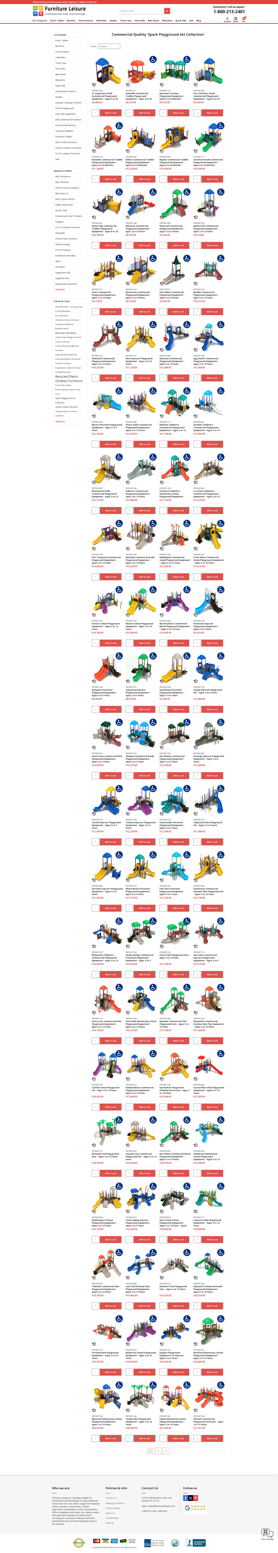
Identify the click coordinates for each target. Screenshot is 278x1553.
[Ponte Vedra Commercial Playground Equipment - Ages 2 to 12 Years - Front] (141, 402)
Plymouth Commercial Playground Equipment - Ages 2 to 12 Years (172, 229)
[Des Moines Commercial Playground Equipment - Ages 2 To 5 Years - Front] (175, 734)
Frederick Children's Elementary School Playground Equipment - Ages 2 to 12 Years (172, 495)
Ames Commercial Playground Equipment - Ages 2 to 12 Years (104, 295)
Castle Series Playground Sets (68, 337)
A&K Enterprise (63, 176)
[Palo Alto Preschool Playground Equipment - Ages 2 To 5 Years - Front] (175, 866)
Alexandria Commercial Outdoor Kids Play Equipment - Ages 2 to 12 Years (208, 1024)
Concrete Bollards (64, 130)
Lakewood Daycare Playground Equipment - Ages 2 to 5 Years (138, 692)
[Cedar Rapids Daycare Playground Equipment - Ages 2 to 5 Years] (141, 1198)
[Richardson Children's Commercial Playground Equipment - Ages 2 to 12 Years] (107, 933)
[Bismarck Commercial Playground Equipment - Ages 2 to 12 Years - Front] (141, 203)
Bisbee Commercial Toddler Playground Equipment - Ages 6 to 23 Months (140, 162)
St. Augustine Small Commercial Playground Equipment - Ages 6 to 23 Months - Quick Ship (105, 97)
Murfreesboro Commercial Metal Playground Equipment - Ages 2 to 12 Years (175, 626)
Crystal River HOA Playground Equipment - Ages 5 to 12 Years (208, 1090)
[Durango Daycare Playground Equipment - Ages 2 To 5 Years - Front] (208, 734)
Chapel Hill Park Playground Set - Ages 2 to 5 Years (207, 691)
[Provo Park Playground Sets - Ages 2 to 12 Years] (175, 933)
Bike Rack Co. (61, 193)
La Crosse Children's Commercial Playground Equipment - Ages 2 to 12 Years (206, 495)
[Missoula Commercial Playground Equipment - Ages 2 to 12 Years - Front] (175, 336)
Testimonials (112, 1517)
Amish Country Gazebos (67, 187)
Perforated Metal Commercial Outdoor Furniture (68, 361)
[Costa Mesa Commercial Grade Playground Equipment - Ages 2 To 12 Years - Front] (208, 535)
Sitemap (110, 1522)
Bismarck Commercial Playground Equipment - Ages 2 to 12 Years (138, 229)
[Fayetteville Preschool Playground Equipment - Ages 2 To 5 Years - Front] (175, 800)
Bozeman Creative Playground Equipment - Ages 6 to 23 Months (172, 96)
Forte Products (63, 249)
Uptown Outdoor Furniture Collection (66, 413)
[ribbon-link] (94, 85)
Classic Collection (62, 342)
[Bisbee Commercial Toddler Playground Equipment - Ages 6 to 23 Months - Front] (141, 137)
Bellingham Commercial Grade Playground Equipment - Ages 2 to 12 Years (175, 560)
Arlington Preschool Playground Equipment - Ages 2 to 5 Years (104, 692)
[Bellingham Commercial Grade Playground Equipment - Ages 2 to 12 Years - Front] (175, 535)
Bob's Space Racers (65, 199)
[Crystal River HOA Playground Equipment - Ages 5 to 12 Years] (208, 1065)
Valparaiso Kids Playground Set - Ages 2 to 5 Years (207, 824)
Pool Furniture (62, 51)
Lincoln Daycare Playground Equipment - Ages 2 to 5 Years (106, 825)
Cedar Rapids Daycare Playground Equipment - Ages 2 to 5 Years (138, 1223)
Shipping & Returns (115, 1503)
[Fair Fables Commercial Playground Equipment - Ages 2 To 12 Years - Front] (175, 270)
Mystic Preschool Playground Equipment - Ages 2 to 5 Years (107, 427)
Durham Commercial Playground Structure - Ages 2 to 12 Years (208, 1422)
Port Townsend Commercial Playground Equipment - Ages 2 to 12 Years (106, 560)
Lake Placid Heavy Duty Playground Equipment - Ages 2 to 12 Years (138, 1289)
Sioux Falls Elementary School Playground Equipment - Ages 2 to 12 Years (141, 1024)
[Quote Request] (235, 19)
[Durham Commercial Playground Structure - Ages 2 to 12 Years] (208, 1396)
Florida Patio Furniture (66, 238)
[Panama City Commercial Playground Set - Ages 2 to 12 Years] (141, 1131)
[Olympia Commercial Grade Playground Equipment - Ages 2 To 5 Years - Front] (141, 734)
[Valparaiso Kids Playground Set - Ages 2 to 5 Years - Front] (208, 800)
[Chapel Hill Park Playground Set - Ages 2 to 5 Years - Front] (208, 667)
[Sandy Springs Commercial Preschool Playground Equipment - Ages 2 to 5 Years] (141, 933)
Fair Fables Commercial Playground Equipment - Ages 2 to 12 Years (172, 295)
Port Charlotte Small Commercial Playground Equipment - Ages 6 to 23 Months (206, 97)
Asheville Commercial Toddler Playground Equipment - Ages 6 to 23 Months (139, 97)
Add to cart (110, 113)
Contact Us (111, 1497)
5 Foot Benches (76, 307)
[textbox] (141, 10)
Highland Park (62, 278)
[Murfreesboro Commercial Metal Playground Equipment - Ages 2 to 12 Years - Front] (175, 601)
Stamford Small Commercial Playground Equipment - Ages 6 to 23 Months (208, 162)
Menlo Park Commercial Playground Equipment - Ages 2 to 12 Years (206, 229)
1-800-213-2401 (229, 12)
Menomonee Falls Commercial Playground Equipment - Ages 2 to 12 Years (105, 495)
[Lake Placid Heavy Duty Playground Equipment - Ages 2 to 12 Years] (141, 1264)
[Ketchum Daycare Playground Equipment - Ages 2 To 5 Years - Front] (107, 866)
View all (60, 289)
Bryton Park (61, 210)
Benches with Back (65, 333)
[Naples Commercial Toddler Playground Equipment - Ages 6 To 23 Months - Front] (175, 137)
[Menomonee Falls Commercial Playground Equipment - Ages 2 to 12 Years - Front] (107, 469)
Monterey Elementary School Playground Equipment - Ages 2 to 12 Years (107, 1422)
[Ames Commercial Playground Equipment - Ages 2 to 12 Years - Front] (107, 270)
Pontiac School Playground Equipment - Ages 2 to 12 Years (106, 626)
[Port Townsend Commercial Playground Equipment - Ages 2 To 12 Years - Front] (107, 535)
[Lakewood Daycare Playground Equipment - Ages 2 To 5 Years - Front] (141, 667)
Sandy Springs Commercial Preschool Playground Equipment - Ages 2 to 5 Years (139, 959)
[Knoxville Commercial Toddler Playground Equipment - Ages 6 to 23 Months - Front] (107, 137)
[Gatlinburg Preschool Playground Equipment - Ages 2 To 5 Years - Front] (175, 667)
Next (166, 1451)
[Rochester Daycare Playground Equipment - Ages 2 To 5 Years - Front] (208, 601)
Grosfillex (60, 266)
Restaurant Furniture (65, 91)
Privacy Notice (113, 1508)
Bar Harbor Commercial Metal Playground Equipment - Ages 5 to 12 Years (175, 1156)
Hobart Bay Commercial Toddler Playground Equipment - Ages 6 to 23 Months (105, 230)
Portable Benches (63, 372)
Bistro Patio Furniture (66, 142)
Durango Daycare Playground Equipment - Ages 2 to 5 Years (208, 759)
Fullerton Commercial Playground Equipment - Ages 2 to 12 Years (138, 494)
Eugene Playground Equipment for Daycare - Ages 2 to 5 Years (172, 1355)
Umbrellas (60, 57)
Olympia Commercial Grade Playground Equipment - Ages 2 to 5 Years (140, 759)
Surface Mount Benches (66, 407)
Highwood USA (62, 272)
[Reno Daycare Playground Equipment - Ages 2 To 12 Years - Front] (141, 336)
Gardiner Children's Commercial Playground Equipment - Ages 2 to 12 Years (206, 428)
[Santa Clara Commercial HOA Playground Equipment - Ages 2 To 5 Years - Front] (107, 734)
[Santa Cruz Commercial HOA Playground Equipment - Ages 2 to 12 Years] (107, 999)
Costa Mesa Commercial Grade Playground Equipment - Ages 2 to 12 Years (208, 560)
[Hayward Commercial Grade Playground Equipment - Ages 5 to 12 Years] (208, 1264)
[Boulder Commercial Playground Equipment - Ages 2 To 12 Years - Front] (208, 270)
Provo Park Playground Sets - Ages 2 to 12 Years (175, 956)
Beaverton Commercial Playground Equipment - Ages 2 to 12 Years (138, 295)
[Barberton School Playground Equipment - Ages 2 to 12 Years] (141, 1330)
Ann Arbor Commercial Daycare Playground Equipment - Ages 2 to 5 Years (205, 959)
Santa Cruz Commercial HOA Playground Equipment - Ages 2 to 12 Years (106, 1024)
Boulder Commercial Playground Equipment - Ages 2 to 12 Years (206, 295)
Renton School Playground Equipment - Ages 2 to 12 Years (139, 626)
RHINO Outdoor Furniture (68, 147)
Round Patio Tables (63, 385)
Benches (59, 46)
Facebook (185, 1498)
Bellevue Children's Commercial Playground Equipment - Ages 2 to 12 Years (173, 428)
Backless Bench (62, 328)
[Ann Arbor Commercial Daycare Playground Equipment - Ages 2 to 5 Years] (208, 933)
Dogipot (59, 221)
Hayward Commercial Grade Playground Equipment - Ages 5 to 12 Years (207, 1289)
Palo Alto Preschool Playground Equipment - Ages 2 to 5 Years (172, 891)
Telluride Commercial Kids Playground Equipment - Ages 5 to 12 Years (105, 1289)
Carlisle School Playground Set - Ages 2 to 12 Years (105, 1089)
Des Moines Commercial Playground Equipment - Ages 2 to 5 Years (172, 759)
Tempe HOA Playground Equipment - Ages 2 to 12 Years (139, 1422)
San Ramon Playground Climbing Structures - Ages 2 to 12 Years (175, 1090)
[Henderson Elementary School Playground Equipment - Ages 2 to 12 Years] (208, 1131)
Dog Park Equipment (65, 113)
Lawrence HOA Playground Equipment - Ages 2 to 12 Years (207, 1223)
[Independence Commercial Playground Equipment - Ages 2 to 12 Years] (141, 1065)
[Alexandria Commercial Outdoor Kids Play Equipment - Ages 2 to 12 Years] (208, 999)
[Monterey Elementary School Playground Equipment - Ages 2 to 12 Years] (107, 1396)
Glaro (58, 261)
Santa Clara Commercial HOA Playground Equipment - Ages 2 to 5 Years (107, 759)
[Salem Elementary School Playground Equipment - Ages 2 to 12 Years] (175, 1396)
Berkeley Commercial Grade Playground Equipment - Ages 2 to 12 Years (140, 560)
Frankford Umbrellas (65, 255)
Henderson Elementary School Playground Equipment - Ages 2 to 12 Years (206, 1157)
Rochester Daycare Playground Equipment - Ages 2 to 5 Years (206, 626)
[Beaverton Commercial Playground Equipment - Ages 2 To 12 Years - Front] (141, 270)
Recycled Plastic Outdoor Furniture (68, 378)
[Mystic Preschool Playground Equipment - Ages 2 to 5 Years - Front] (107, 402)
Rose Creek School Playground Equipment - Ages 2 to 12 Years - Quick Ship (173, 1224)
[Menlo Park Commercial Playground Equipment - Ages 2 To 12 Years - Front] (208, 203)
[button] (267, 1539)
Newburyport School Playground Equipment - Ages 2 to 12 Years (104, 1223)
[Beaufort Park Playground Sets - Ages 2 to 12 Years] (175, 1264)
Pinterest (195, 1498)
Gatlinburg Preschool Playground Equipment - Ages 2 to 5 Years (172, 692)
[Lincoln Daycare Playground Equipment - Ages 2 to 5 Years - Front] (107, 800)
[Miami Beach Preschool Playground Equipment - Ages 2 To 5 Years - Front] (141, 866)
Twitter (190, 1498)
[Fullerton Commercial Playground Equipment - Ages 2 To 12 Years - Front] (141, 469)
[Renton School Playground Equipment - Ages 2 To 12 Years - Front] (141, 601)
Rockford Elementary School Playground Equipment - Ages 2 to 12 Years (208, 1355)
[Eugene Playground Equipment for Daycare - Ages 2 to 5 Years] (175, 1330)
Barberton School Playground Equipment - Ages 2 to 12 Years (141, 1355)
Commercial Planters (65, 125)
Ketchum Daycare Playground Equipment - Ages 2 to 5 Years (107, 891)
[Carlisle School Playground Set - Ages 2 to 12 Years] (107, 1065)
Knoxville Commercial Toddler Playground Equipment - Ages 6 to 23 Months (107, 162)
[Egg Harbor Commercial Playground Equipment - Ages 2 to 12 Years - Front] (208, 336)
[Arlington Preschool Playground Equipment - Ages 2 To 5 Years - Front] (107, 667)
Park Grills (60, 68)
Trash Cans (60, 62)
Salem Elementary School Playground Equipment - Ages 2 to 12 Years (173, 1422)
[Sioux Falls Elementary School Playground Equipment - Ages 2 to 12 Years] (141, 999)
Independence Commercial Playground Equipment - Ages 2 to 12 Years (139, 1090)
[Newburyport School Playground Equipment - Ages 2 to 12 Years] (107, 1198)
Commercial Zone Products (68, 216)
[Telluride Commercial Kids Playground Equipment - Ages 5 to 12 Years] (107, 1264)
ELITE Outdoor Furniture (67, 153)
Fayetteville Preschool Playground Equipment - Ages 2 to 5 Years (172, 825)
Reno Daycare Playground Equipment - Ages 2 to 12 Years (139, 361)
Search (167, 11)
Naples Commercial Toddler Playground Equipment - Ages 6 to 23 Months (174, 162)
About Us (110, 1513)
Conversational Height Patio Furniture (67, 348)
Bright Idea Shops (64, 204)
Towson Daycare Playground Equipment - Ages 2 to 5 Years (141, 825)
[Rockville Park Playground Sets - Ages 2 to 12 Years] (107, 1131)
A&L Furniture (62, 182)
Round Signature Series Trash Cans (67, 391)
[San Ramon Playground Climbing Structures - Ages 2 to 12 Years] (175, 1065)
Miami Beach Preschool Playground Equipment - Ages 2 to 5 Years (138, 891)
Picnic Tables (61, 40)
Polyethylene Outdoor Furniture (68, 368)
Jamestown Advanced (66, 283)
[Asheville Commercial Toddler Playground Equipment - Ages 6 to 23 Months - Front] (141, 71)
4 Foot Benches (62, 307)
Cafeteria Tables (63, 136)
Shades (59, 96)
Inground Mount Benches (66, 354)
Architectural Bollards (64, 324)
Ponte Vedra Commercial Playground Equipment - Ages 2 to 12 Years (139, 427)
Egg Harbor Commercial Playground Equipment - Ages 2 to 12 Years (206, 361)
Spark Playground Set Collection (65, 400)
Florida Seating (62, 244)
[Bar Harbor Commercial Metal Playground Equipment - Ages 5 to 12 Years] (175, 1131)
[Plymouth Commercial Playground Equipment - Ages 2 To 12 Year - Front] (175, 203)
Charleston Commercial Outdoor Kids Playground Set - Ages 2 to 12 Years (208, 891)
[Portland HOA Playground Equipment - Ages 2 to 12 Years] (107, 1330)
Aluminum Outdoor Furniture (67, 320)
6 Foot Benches (62, 311)
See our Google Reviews (195, 1509)
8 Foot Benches (61, 315)
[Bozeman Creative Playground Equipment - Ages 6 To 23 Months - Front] (175, 71)
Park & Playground (64, 108)
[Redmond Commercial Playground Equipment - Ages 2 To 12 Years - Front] (107, 336)
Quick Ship (60, 85)
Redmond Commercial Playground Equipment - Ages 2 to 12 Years (104, 361)
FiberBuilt (60, 232)
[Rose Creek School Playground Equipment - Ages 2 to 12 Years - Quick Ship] (175, 1198)
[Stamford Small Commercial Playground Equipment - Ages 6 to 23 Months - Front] (208, 137)
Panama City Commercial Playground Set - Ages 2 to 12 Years (141, 1156)
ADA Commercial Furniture (68, 119)
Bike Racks (60, 74)
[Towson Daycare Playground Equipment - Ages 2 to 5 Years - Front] (141, 800)
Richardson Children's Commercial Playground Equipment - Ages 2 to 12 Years (105, 959)
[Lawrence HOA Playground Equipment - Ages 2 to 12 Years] (208, 1198)
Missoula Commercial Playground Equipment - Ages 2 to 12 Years (172, 361)
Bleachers (60, 79)
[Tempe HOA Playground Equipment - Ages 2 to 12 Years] (141, 1396)
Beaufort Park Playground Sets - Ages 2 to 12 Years (173, 1287)
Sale (57, 159)
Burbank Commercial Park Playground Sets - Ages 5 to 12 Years (174, 1024)
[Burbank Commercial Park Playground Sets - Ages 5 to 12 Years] (175, 999)
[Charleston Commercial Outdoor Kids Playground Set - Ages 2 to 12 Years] (208, 866)
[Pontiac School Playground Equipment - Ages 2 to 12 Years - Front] (107, 601)
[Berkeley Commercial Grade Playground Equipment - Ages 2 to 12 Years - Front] (141, 535)
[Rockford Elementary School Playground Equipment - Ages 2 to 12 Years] (208, 1330)
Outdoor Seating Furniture (68, 102)
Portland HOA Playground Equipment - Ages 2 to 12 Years (105, 1355)
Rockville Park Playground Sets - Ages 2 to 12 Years (105, 1155)
